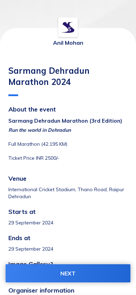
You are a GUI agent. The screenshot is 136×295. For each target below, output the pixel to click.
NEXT (68, 273)
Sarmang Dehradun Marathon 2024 (49, 76)
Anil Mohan (68, 42)
